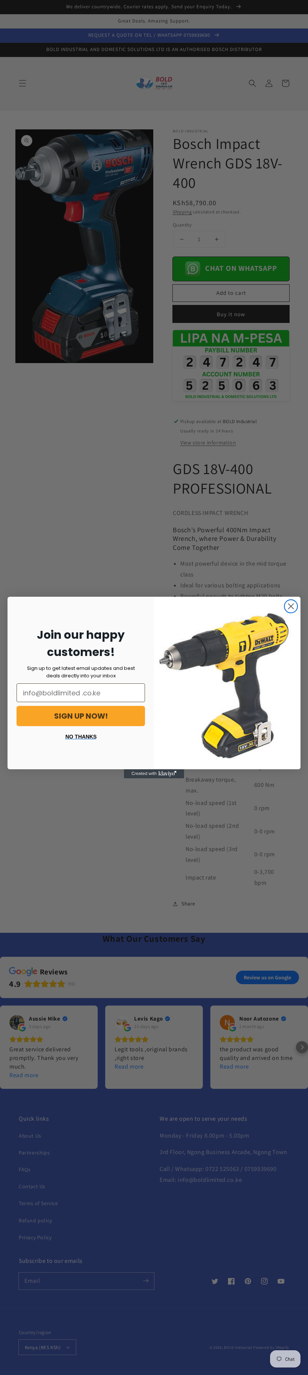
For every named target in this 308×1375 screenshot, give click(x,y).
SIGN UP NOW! (81, 716)
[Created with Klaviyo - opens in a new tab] (154, 773)
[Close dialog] (290, 606)
